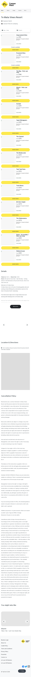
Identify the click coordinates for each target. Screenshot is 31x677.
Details (8, 10)
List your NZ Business (6, 663)
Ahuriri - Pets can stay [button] (21, 88)
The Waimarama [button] (21, 218)
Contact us (4, 657)
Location (19, 10)
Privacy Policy (4, 652)
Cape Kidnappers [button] (21, 120)
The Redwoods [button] (21, 153)
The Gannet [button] (20, 136)
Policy (25, 10)
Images (14, 10)
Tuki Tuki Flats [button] (20, 169)
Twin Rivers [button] (19, 186)
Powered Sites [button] (20, 53)
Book (2, 10)
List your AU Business (6, 660)
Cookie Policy (4, 646)
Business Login (4, 640)
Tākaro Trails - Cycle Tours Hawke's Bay (11, 631)
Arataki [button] (18, 104)
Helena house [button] (20, 251)
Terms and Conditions (6, 649)
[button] (8, 30)
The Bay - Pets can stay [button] (22, 72)
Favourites (3, 654)
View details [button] (18, 43)
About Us (3, 643)
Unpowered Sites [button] (21, 35)
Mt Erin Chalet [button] (20, 202)
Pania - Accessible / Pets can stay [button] (22, 235)
